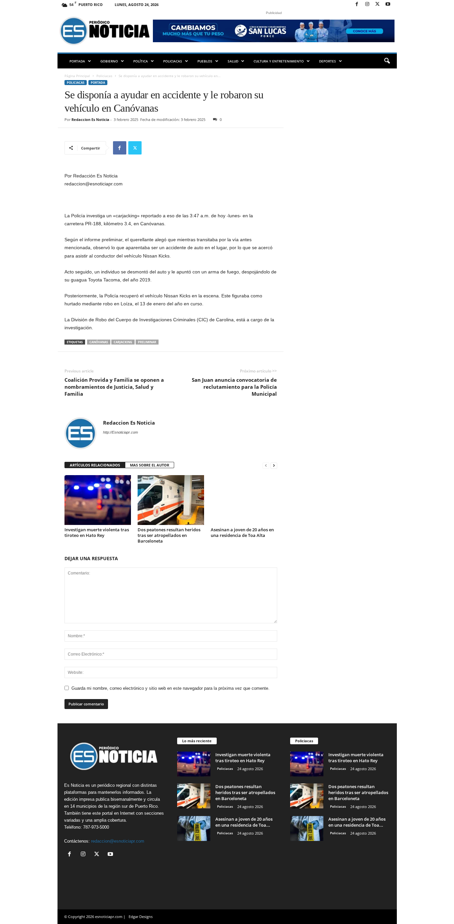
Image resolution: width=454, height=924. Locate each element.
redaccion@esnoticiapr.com (117, 841)
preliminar (147, 342)
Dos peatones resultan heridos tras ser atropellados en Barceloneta (169, 535)
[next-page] (274, 465)
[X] (378, 4)
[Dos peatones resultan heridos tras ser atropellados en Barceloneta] (171, 500)
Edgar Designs (141, 916)
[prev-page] (266, 465)
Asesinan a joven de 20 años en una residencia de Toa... (244, 822)
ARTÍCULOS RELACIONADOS (95, 464)
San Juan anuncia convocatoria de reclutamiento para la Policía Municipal (234, 386)
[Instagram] (367, 4)
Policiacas (172, 61)
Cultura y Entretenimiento (279, 61)
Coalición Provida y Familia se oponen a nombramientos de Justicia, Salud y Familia (114, 386)
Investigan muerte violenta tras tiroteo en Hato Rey (96, 532)
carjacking (123, 342)
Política (140, 61)
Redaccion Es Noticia (90, 119)
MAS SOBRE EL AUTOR (149, 464)
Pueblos (204, 61)
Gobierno (109, 61)
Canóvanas (98, 342)
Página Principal (77, 75)
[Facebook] (357, 4)
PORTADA (77, 61)
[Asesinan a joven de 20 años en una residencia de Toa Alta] (244, 500)
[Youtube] (388, 4)
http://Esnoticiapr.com (120, 432)
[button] (387, 61)
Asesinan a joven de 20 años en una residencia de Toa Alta (242, 532)
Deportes (327, 61)
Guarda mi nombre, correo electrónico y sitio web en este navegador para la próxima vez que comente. (170, 688)
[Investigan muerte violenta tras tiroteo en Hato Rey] (97, 500)
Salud (233, 61)
